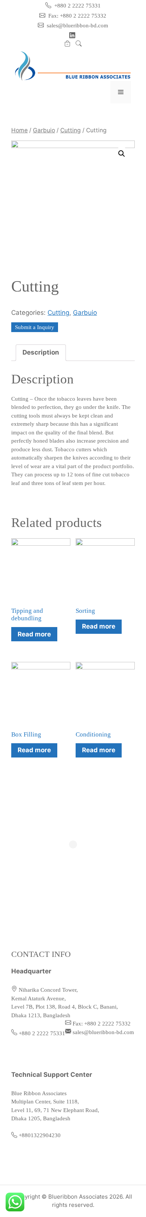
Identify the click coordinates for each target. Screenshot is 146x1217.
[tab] (41, 352)
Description (40, 352)
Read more (34, 634)
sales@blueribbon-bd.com (76, 25)
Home (19, 130)
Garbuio (44, 130)
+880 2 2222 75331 (77, 6)
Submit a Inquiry (34, 327)
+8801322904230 (40, 1135)
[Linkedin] (73, 35)
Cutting (70, 130)
